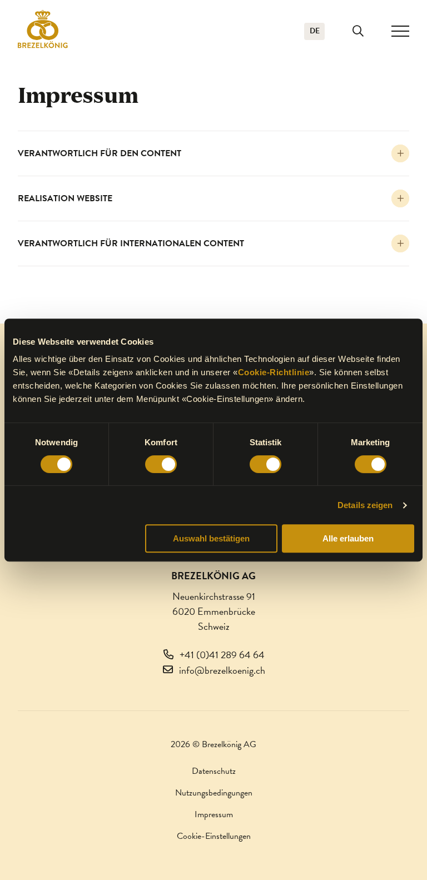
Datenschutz (214, 771)
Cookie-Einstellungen (214, 836)
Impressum (214, 814)
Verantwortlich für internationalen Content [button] (131, 243)
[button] (358, 31)
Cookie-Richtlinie (274, 372)
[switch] (161, 464)
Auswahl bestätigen (211, 538)
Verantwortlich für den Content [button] (99, 153)
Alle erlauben (348, 538)
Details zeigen (365, 505)
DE (315, 31)
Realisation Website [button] (65, 198)
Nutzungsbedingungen (213, 792)
